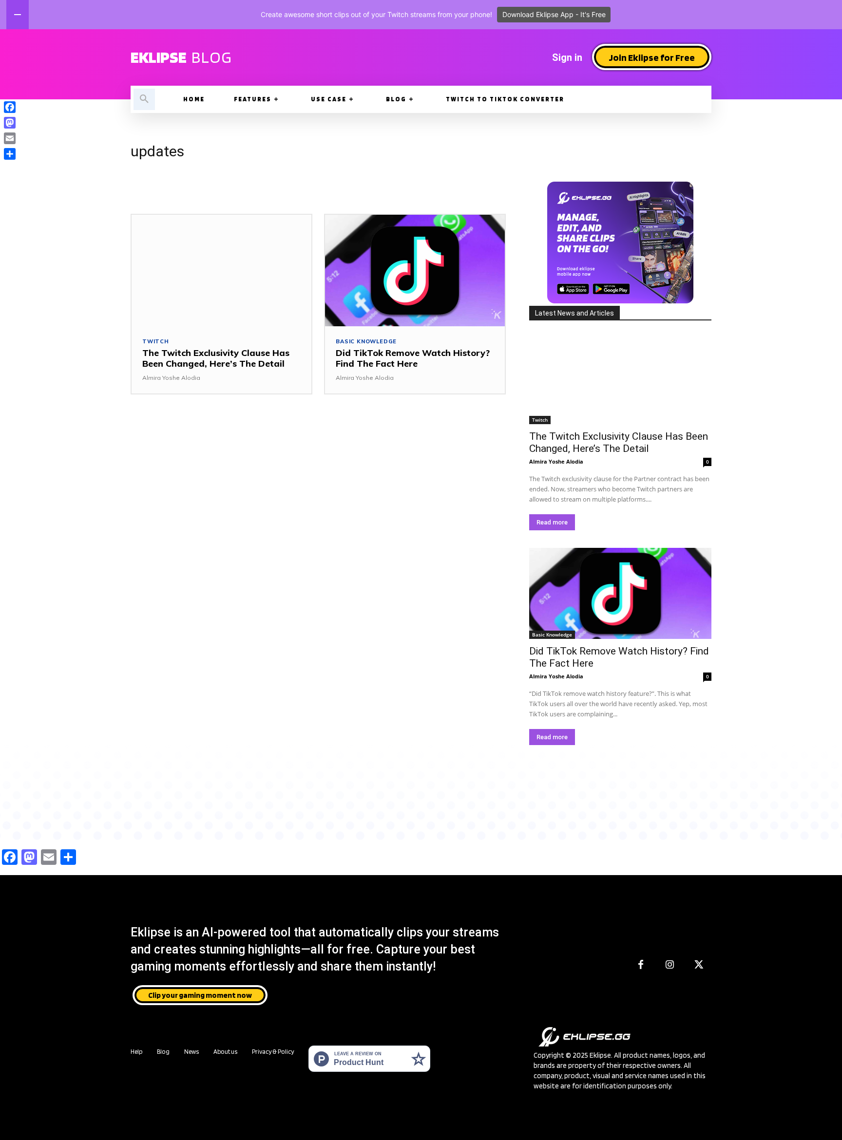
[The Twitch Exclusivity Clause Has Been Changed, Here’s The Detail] (221, 270)
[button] (144, 99)
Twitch (155, 341)
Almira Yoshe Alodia (171, 377)
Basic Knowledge (366, 341)
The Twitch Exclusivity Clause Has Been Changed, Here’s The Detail (215, 358)
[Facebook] (641, 965)
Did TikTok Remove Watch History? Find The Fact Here (413, 358)
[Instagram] (670, 965)
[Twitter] (699, 965)
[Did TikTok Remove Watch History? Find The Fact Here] (415, 270)
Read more (552, 522)
